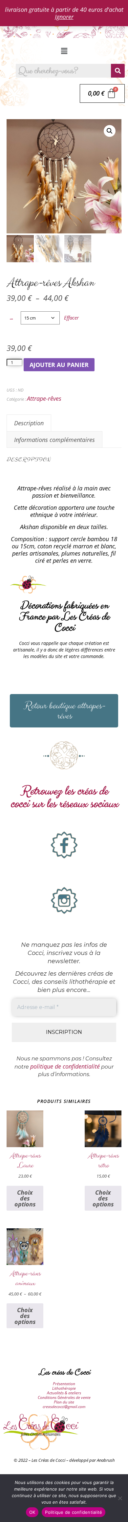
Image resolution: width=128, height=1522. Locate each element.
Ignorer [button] (64, 17)
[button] (64, 51)
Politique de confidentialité (73, 1512)
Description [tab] (29, 423)
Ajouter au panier (59, 365)
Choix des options (25, 1198)
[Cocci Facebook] (64, 844)
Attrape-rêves (44, 398)
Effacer (71, 317)
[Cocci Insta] (64, 900)
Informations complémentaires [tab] (54, 440)
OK (32, 1512)
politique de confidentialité (65, 1066)
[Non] (120, 1498)
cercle (11, 319)
